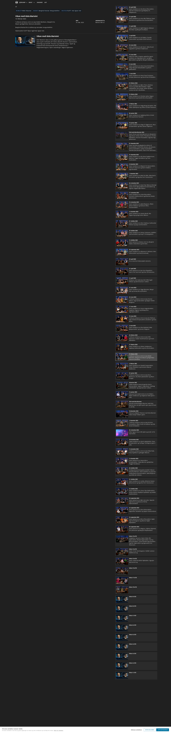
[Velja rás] (34, 2)
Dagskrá (39, 2)
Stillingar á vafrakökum (136, 729)
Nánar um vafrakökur (58, 730)
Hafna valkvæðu (149, 729)
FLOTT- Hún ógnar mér (71, 10)
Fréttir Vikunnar (23, 10)
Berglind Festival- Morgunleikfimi (46, 10)
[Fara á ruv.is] (16, 2)
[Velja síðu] (27, 2)
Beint (30, 2)
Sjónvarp (22, 2)
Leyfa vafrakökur (163, 729)
